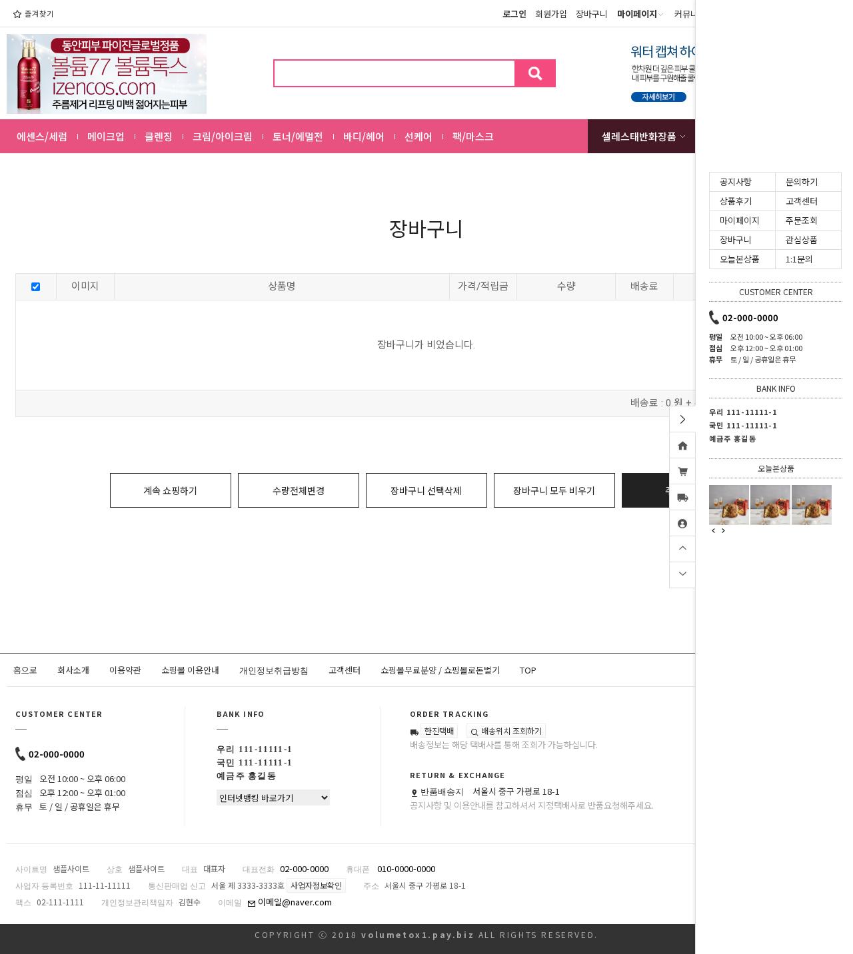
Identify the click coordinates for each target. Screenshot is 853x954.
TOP (528, 670)
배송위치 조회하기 (510, 730)
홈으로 (25, 670)
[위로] (682, 547)
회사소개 (73, 670)
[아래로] (682, 573)
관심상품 (802, 239)
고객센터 (345, 670)
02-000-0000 (57, 753)
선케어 (418, 136)
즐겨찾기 (39, 13)
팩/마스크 (473, 136)
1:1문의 (799, 258)
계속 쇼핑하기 (170, 490)
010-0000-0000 (406, 868)
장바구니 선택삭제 (426, 490)
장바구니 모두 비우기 (554, 490)
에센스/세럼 (42, 136)
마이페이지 (740, 220)
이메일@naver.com (294, 901)
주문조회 (802, 220)
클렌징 (159, 136)
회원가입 (551, 13)
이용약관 (125, 670)
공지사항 (736, 181)
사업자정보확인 (316, 885)
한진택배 (439, 730)
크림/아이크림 (223, 136)
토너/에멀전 (298, 136)
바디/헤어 (364, 136)
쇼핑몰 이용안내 (190, 670)
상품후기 (736, 201)
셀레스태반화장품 (639, 136)
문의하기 (802, 181)
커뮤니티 (690, 13)
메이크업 (106, 136)
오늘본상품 (740, 258)
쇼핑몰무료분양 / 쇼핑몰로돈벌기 (440, 670)
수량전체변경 (299, 490)
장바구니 (592, 13)
